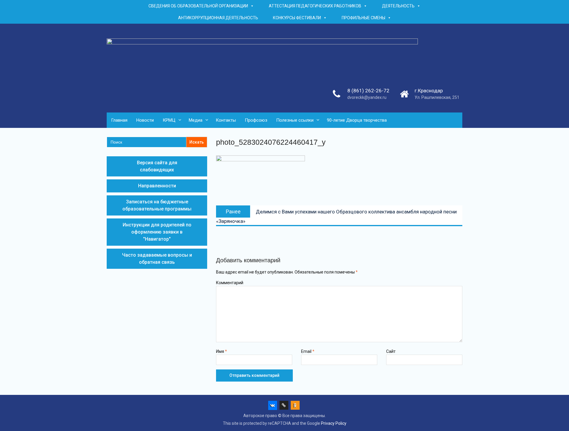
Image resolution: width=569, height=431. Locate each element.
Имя (221, 351)
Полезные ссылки (295, 120)
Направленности (157, 186)
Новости (145, 120)
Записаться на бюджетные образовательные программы (156, 205)
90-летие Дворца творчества (357, 120)
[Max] (283, 405)
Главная (119, 120)
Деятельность (398, 6)
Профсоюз (256, 120)
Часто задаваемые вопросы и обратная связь (157, 258)
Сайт (391, 351)
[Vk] (272, 405)
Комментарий (229, 282)
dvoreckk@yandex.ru (366, 97)
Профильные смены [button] (363, 17)
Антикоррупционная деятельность (218, 17)
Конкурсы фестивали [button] (297, 17)
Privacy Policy (333, 423)
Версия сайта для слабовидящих (157, 166)
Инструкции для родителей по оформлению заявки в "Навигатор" (157, 232)
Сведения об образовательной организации (198, 6)
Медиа (195, 120)
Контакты (226, 120)
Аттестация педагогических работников (315, 6)
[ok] (295, 405)
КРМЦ (169, 120)
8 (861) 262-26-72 (368, 91)
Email (307, 351)
